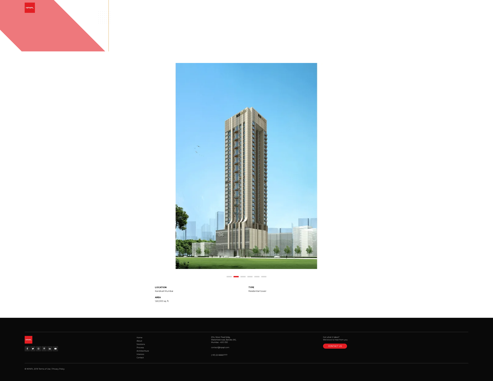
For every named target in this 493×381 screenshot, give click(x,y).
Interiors (140, 354)
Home (139, 337)
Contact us (335, 346)
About (139, 341)
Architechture (143, 351)
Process (140, 347)
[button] (229, 276)
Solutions (141, 344)
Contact (140, 357)
